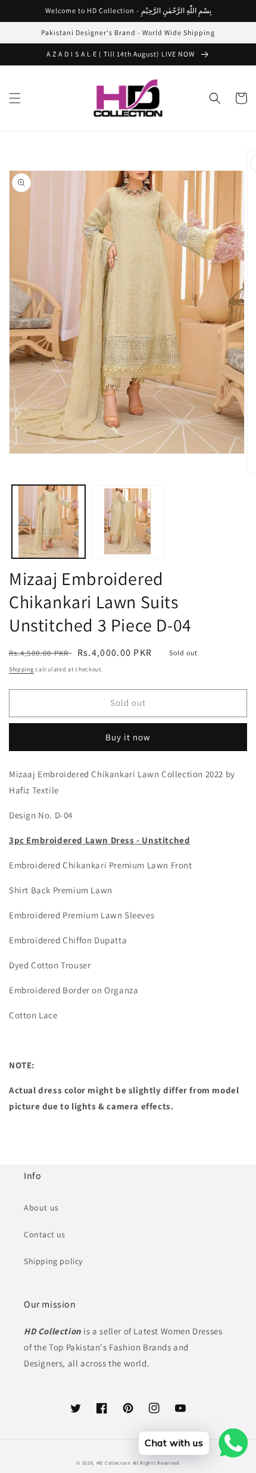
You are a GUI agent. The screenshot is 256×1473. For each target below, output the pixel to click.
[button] (15, 98)
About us (41, 1207)
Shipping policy (53, 1261)
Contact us (44, 1234)
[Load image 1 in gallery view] (48, 521)
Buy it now (128, 737)
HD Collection (113, 1462)
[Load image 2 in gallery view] (127, 521)
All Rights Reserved (156, 1462)
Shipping (21, 669)
